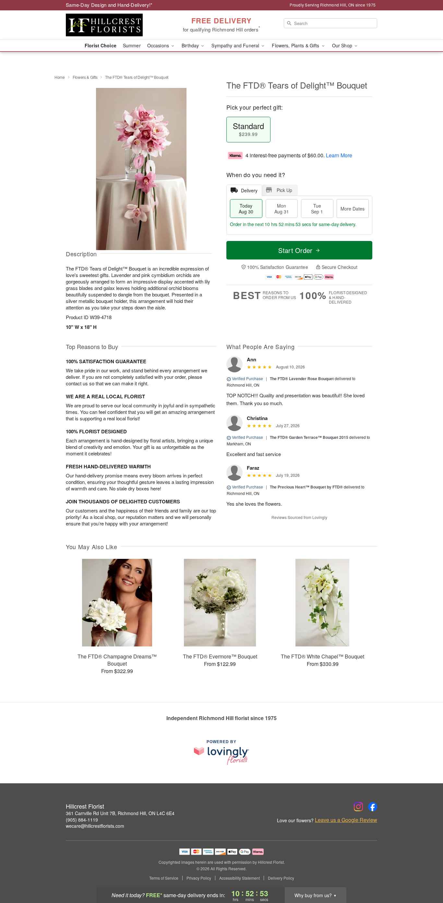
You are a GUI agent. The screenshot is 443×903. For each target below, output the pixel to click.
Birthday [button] (191, 45)
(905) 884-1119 (82, 819)
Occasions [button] (158, 45)
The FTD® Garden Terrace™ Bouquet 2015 (309, 437)
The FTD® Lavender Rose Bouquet (302, 378)
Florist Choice (100, 45)
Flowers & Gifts (85, 77)
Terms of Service (163, 878)
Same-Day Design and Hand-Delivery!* (109, 4)
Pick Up (284, 190)
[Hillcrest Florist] (112, 25)
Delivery (249, 190)
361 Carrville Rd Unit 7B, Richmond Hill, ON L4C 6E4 (120, 813)
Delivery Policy (281, 878)
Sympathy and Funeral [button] (235, 45)
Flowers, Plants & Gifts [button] (296, 45)
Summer (132, 45)
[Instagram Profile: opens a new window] (358, 806)
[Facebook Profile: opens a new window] (372, 806)
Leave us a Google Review (346, 820)
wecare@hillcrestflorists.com (95, 826)
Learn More (339, 155)
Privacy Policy (198, 878)
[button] (426, 875)
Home (59, 77)
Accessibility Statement (239, 878)
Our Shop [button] (342, 45)
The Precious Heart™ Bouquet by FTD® (307, 487)
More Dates (353, 208)
